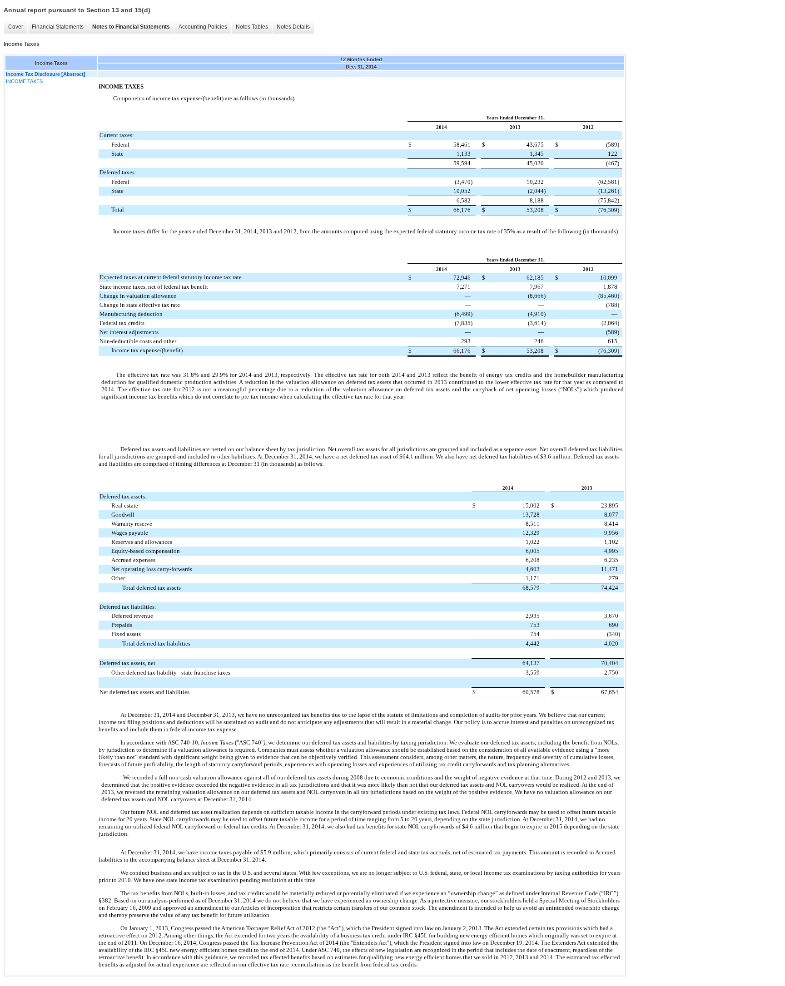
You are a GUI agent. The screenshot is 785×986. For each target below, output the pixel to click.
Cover (15, 27)
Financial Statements (58, 27)
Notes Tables (252, 27)
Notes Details (293, 27)
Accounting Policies (203, 27)
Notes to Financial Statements (131, 27)
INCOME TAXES (24, 81)
